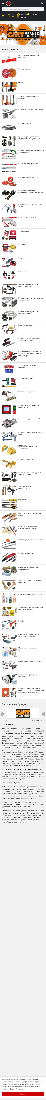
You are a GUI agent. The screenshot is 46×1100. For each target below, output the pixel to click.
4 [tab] (19, 41)
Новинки (33, 14)
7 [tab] (26, 41)
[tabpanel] (23, 34)
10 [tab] (32, 41)
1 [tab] (13, 42)
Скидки (23, 17)
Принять (23, 1094)
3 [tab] (17, 41)
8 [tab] (28, 41)
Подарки (23, 14)
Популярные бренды (14, 704)
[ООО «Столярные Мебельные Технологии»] (8, 5)
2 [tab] (15, 41)
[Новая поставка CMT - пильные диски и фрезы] (23, 34)
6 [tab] (24, 41)
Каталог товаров (11, 16)
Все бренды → (37, 720)
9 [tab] (30, 41)
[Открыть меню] (3, 3)
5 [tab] (22, 41)
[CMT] (23, 713)
